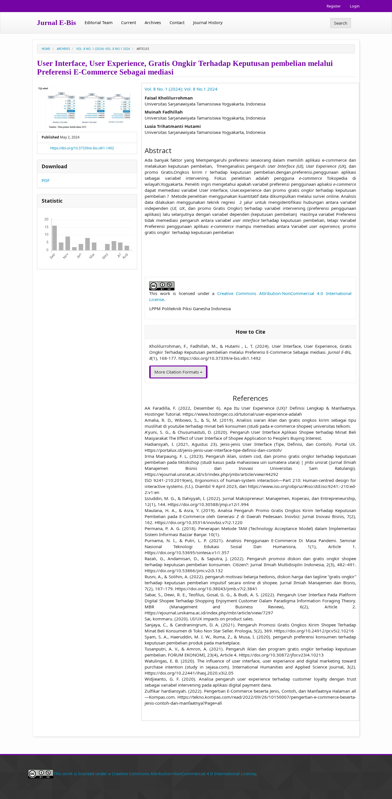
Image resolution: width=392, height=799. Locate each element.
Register (334, 6)
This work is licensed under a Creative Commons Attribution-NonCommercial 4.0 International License (154, 773)
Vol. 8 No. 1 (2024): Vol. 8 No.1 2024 (103, 49)
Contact (177, 22)
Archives (153, 22)
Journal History (207, 22)
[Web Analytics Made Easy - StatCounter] (28, 784)
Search (340, 23)
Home (46, 49)
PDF (46, 180)
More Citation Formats (177, 372)
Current (128, 22)
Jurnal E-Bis (56, 22)
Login (355, 6)
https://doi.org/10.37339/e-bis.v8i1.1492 (82, 148)
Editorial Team (98, 22)
